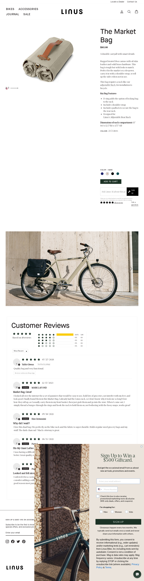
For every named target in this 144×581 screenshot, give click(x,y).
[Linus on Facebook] (12, 541)
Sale (26, 14)
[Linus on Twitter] (18, 541)
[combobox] (99, 489)
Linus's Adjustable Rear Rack (117, 117)
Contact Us (132, 1)
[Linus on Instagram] (7, 541)
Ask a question (134, 203)
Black (112, 173)
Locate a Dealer (117, 1)
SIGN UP (118, 521)
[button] (107, 202)
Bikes (10, 9)
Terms (108, 567)
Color (106, 170)
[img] (31, 359)
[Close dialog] (141, 446)
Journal (12, 14)
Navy (102, 173)
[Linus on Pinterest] (23, 541)
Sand (107, 173)
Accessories (28, 9)
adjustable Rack (108, 85)
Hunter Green (117, 173)
